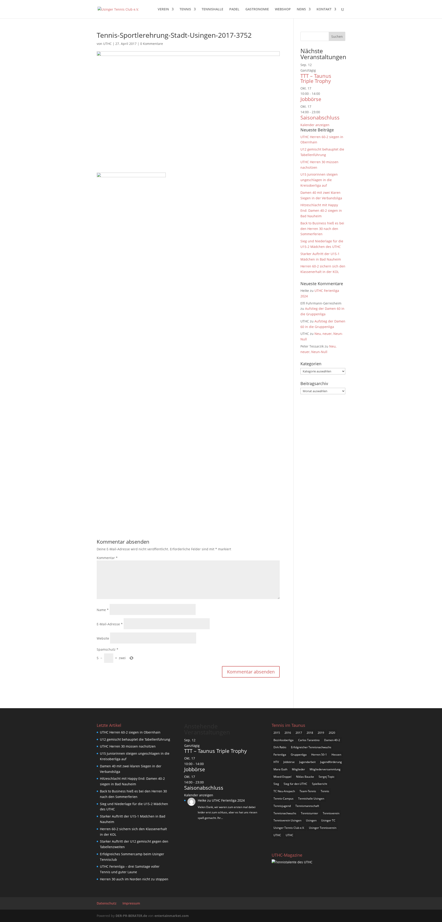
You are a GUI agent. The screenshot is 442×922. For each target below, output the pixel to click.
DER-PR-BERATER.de (131, 915)
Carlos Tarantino (309, 740)
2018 (310, 733)
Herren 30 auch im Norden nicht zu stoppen (134, 879)
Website (103, 638)
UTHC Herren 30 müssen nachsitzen (128, 746)
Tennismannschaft (307, 806)
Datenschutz (106, 903)
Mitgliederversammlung (325, 769)
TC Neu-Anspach (284, 791)
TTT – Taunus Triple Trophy (315, 78)
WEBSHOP (283, 9)
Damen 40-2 (332, 740)
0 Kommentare (151, 43)
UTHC (107, 43)
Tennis (325, 791)
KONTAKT (324, 9)
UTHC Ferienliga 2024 (229, 800)
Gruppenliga (299, 755)
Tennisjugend (282, 806)
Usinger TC (328, 820)
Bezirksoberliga (283, 740)
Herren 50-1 (319, 755)
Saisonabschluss (320, 117)
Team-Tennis (308, 791)
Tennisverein (331, 813)
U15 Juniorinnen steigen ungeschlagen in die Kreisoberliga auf (319, 180)
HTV (276, 762)
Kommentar (107, 558)
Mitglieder (298, 769)
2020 (332, 733)
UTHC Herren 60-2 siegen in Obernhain (130, 732)
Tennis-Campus (283, 798)
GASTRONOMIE (257, 9)
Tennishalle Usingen (311, 798)
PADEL (234, 9)
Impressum (131, 903)
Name (103, 610)
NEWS (301, 9)
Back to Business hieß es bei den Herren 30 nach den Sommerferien (322, 228)
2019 (321, 733)
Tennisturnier (309, 813)
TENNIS (185, 9)
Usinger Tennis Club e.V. (288, 828)
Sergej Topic (326, 777)
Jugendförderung (331, 762)
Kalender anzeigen (314, 125)
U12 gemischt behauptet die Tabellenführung (135, 739)
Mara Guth (280, 769)
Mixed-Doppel (282, 777)
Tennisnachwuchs (284, 813)
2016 (288, 733)
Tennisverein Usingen (287, 820)
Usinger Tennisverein (322, 828)
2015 (276, 733)
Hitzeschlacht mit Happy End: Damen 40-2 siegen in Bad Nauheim (321, 210)
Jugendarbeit (307, 762)
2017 (299, 733)
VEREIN (163, 9)
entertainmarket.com (171, 915)
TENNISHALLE (212, 9)
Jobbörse (310, 99)
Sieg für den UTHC (295, 784)
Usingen (311, 820)
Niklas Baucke (305, 777)
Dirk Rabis (279, 747)
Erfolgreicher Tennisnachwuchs (311, 747)
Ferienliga (279, 755)
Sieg (276, 784)
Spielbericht (319, 784)
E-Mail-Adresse (110, 624)
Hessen (336, 755)
